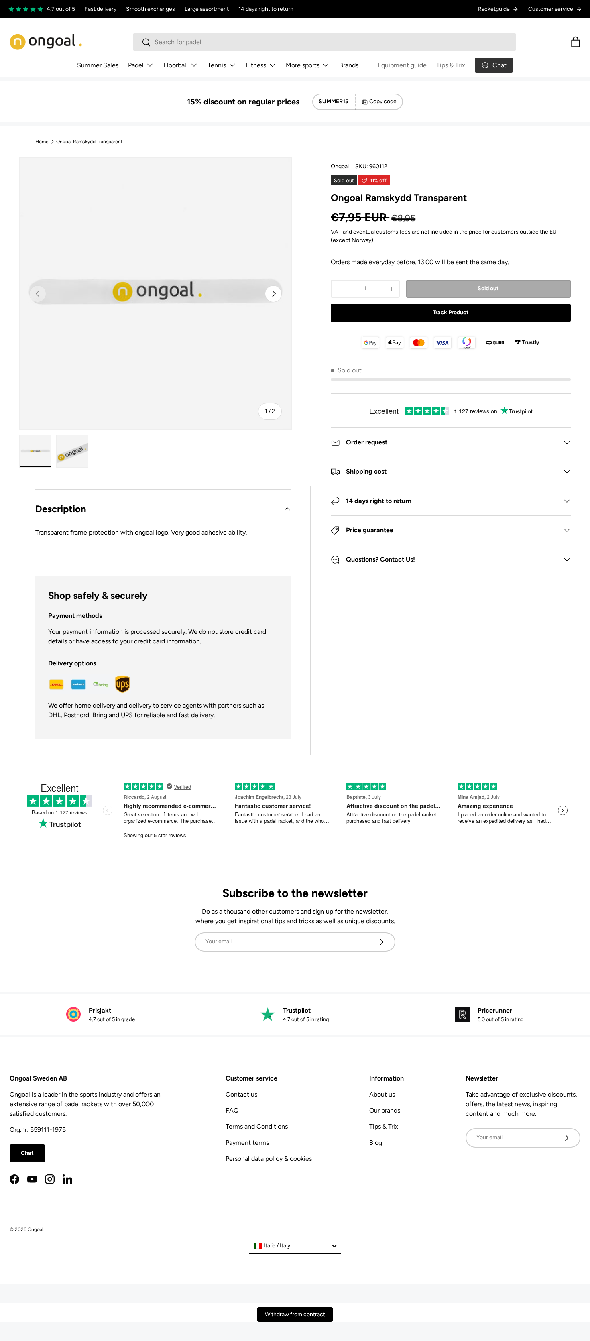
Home (42, 141)
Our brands (384, 1110)
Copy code (383, 101)
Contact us (241, 1094)
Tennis (217, 65)
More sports (302, 65)
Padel (136, 65)
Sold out (488, 288)
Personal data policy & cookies (269, 1158)
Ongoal (340, 166)
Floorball (175, 65)
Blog (375, 1142)
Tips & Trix (450, 65)
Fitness (256, 65)
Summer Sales (97, 65)
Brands (348, 65)
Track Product (451, 312)
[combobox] (324, 42)
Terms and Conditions (257, 1126)
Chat (27, 1153)
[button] (575, 42)
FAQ (232, 1110)
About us (382, 1094)
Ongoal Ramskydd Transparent (89, 141)
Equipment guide (402, 65)
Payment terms (247, 1142)
